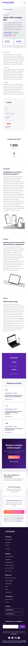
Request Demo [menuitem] (9, 609)
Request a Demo (14, 457)
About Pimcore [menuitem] (8, 539)
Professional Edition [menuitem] (9, 565)
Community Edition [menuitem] (9, 568)
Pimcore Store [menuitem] (8, 570)
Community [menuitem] (8, 596)
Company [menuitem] (8, 537)
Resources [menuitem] (8, 575)
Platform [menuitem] (7, 554)
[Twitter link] (12, 637)
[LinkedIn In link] (19, 637)
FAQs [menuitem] (6, 589)
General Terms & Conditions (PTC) (16, 642)
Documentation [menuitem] (9, 599)
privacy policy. (19, 521)
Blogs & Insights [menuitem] (9, 580)
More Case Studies (14, 461)
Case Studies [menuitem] (8, 592)
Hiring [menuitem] (8, 548)
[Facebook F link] (9, 637)
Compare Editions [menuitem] (9, 556)
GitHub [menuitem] (7, 602)
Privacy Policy (14, 634)
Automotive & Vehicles (10, 113)
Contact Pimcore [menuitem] (9, 613)
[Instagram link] (16, 637)
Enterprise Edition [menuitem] (9, 562)
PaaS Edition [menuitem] (8, 559)
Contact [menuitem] (7, 606)
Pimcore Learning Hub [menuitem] (10, 578)
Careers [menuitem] (7, 545)
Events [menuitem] (6, 586)
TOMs (25, 642)
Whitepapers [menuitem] (8, 583)
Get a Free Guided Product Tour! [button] (14, 512)
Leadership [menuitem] (7, 542)
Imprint (23, 640)
